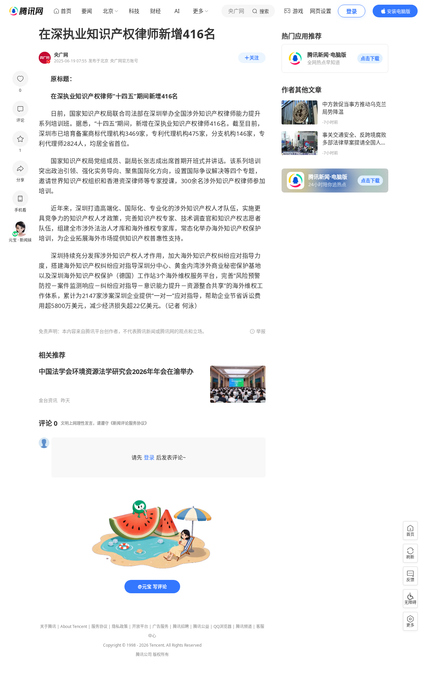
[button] (370, 58)
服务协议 (99, 626)
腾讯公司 (144, 654)
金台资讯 (48, 400)
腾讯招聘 (181, 626)
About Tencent (73, 626)
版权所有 (161, 654)
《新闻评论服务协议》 (129, 423)
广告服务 (160, 626)
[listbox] (152, 377)
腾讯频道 (244, 626)
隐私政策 (120, 626)
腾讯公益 (201, 626)
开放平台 (140, 626)
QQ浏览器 (223, 626)
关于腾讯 (48, 626)
